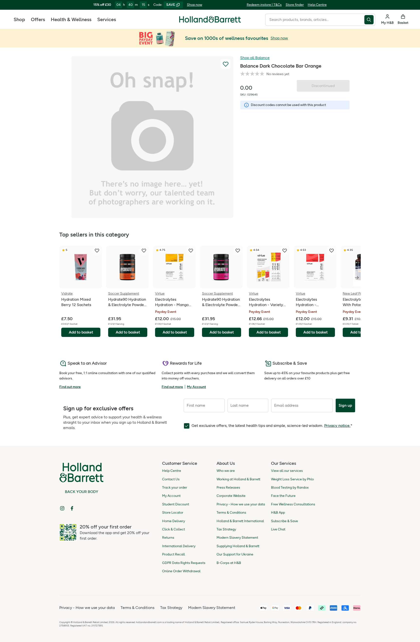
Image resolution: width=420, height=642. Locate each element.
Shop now (194, 5)
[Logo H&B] (210, 21)
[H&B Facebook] (72, 508)
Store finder (295, 5)
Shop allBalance (255, 57)
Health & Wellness (71, 19)
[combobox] (314, 20)
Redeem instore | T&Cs (264, 5)
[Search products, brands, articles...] (369, 20)
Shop (19, 19)
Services (106, 19)
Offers (38, 19)
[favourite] (97, 250)
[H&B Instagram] (62, 508)
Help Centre (317, 5)
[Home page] (210, 19)
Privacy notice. (337, 425)
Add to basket (81, 332)
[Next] (357, 277)
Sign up (345, 405)
